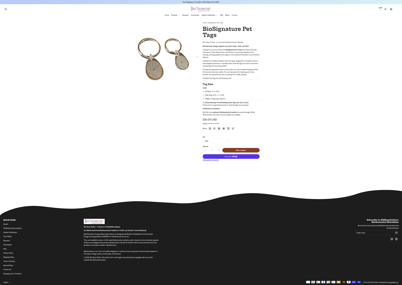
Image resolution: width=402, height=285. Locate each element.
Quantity (205, 146)
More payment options (211, 160)
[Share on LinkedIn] (219, 128)
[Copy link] (233, 128)
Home (167, 15)
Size (204, 137)
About (227, 15)
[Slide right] (197, 57)
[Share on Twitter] (214, 128)
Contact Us (7, 269)
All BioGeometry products (12, 228)
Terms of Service (9, 261)
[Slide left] (126, 57)
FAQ (221, 15)
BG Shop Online (373, 282)
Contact (234, 15)
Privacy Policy (8, 253)
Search (5, 224)
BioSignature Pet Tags (215, 23)
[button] (5, 9)
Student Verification (10, 232)
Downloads (195, 15)
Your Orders (7, 236)
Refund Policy (8, 265)
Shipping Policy (8, 257)
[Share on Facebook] (210, 128)
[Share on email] (228, 128)
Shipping (205, 123)
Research (185, 15)
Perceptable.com (393, 282)
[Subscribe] (396, 232)
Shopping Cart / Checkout (12, 274)
